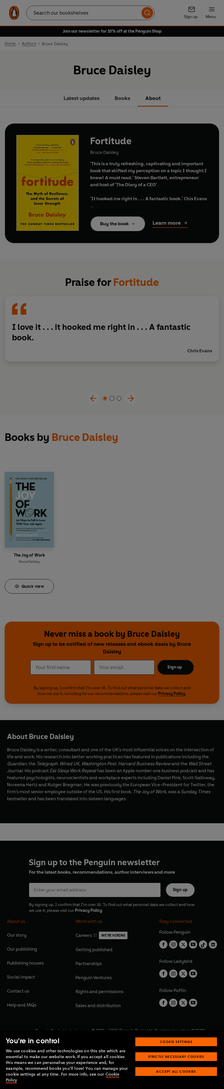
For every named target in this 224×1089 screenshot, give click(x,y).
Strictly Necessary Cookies (176, 1056)
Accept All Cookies (176, 1071)
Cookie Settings (176, 1041)
